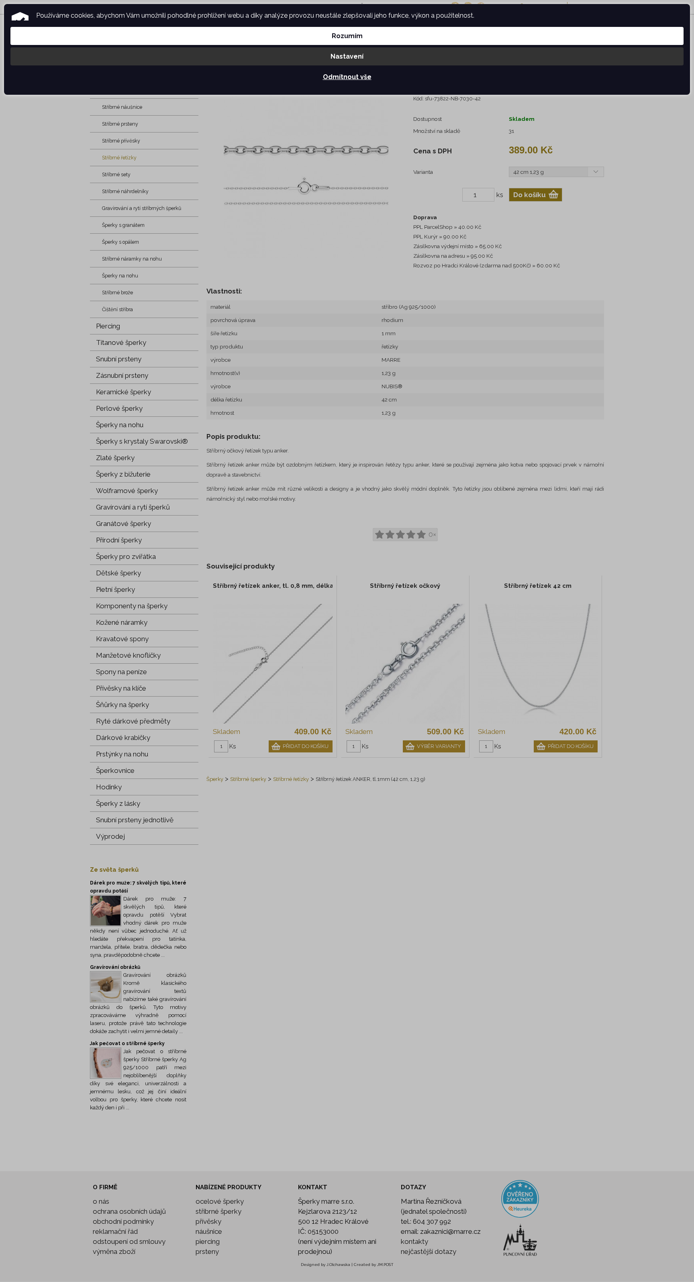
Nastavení (347, 56)
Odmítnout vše (347, 77)
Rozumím (347, 36)
